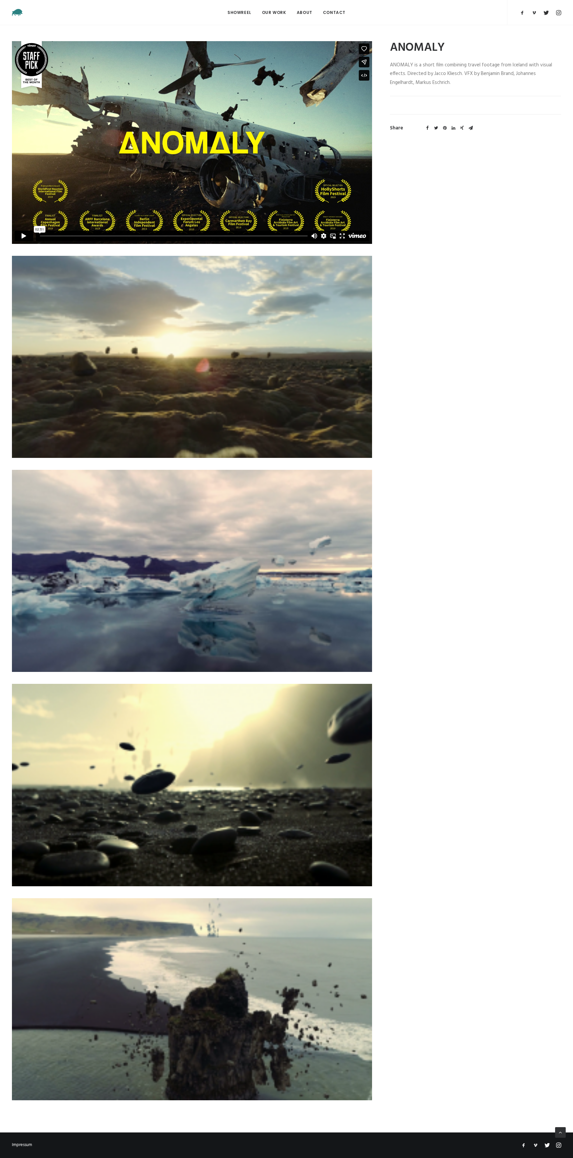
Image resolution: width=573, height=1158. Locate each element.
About (304, 12)
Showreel (239, 12)
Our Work (274, 12)
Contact (334, 12)
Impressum (22, 1144)
